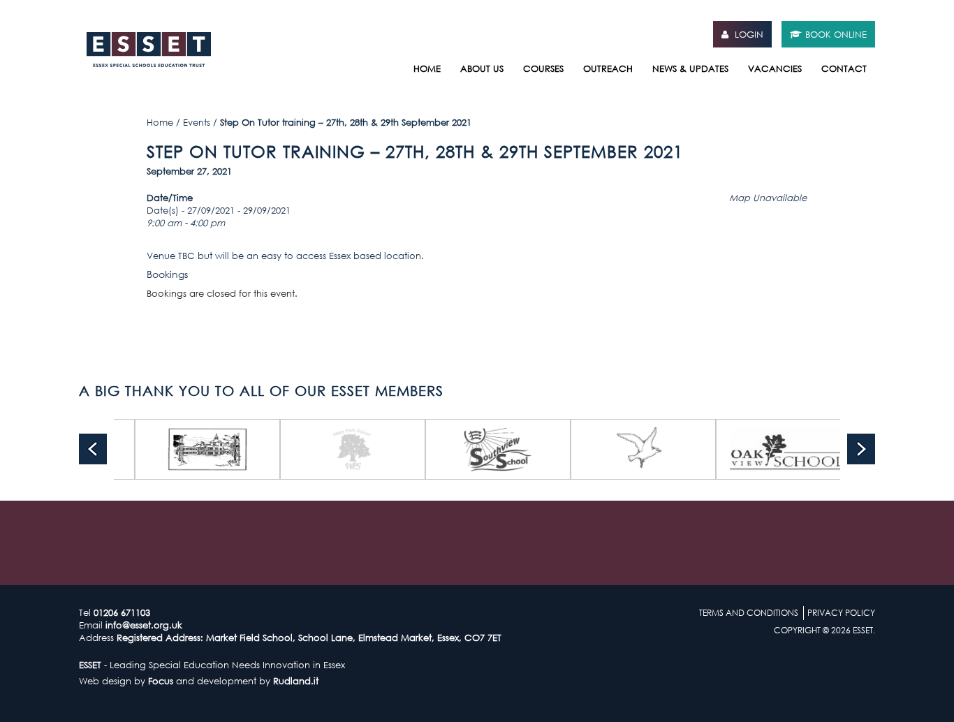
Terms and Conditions (748, 612)
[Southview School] (309, 449)
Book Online (836, 34)
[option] (163, 449)
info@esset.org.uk (143, 625)
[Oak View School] (599, 449)
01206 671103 (122, 612)
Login (747, 34)
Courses (543, 68)
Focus (160, 680)
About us (482, 68)
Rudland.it (295, 680)
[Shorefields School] (454, 449)
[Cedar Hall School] (744, 449)
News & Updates (690, 68)
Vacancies (775, 68)
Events (196, 122)
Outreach (608, 68)
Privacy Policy (841, 612)
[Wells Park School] (163, 449)
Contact (844, 68)
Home (427, 68)
